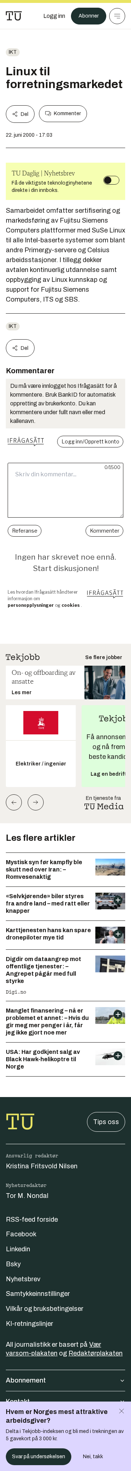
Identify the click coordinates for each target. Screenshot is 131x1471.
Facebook (21, 1234)
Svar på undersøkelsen (38, 1456)
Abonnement (26, 1380)
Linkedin (18, 1249)
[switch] (111, 180)
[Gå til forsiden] (14, 16)
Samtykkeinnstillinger (38, 1293)
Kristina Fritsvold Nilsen (42, 1166)
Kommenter (67, 113)
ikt (13, 52)
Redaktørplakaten (95, 1353)
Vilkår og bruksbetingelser (44, 1308)
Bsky (13, 1264)
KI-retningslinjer (29, 1323)
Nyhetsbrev (23, 1279)
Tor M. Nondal (27, 1195)
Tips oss (106, 1122)
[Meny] (117, 16)
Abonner (89, 16)
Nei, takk (93, 1456)
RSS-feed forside (32, 1219)
